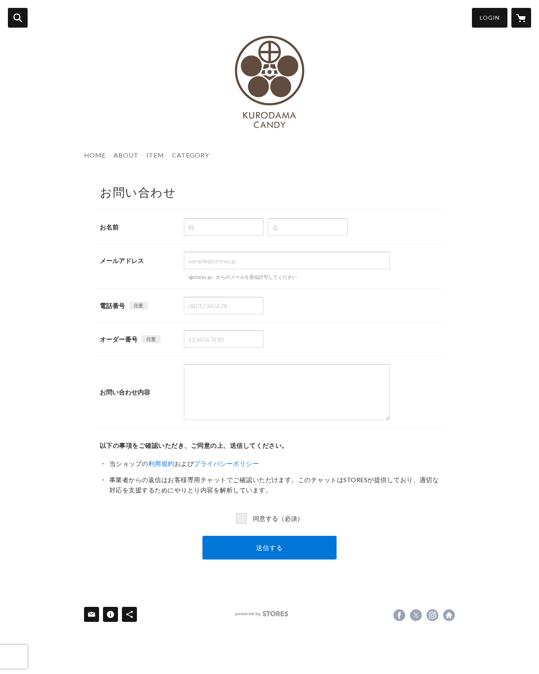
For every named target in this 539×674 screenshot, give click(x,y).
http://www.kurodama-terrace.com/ (449, 615)
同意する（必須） (278, 518)
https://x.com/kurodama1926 (416, 615)
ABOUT (126, 155)
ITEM (155, 155)
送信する (269, 547)
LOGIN (490, 17)
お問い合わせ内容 (125, 392)
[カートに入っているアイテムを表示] (521, 18)
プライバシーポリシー (226, 463)
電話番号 (112, 305)
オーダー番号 (119, 339)
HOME (95, 155)
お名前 (109, 227)
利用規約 (161, 463)
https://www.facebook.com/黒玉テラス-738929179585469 (399, 615)
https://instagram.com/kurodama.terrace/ (432, 615)
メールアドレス (122, 260)
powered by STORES (262, 614)
